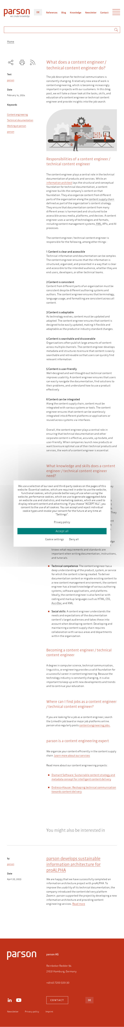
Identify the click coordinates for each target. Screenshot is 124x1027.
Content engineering (17, 114)
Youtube (18, 1000)
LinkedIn (9, 1000)
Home (10, 41)
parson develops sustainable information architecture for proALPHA (73, 864)
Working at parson (16, 125)
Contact (104, 12)
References (51, 12)
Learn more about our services (72, 755)
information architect (59, 182)
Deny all (74, 539)
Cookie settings (54, 539)
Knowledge (75, 12)
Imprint (49, 1011)
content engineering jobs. (94, 725)
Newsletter (90, 12)
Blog (63, 12)
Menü (116, 13)
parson (10, 80)
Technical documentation (20, 120)
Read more (78, 903)
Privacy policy (32, 1011)
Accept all (62, 531)
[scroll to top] (57, 923)
